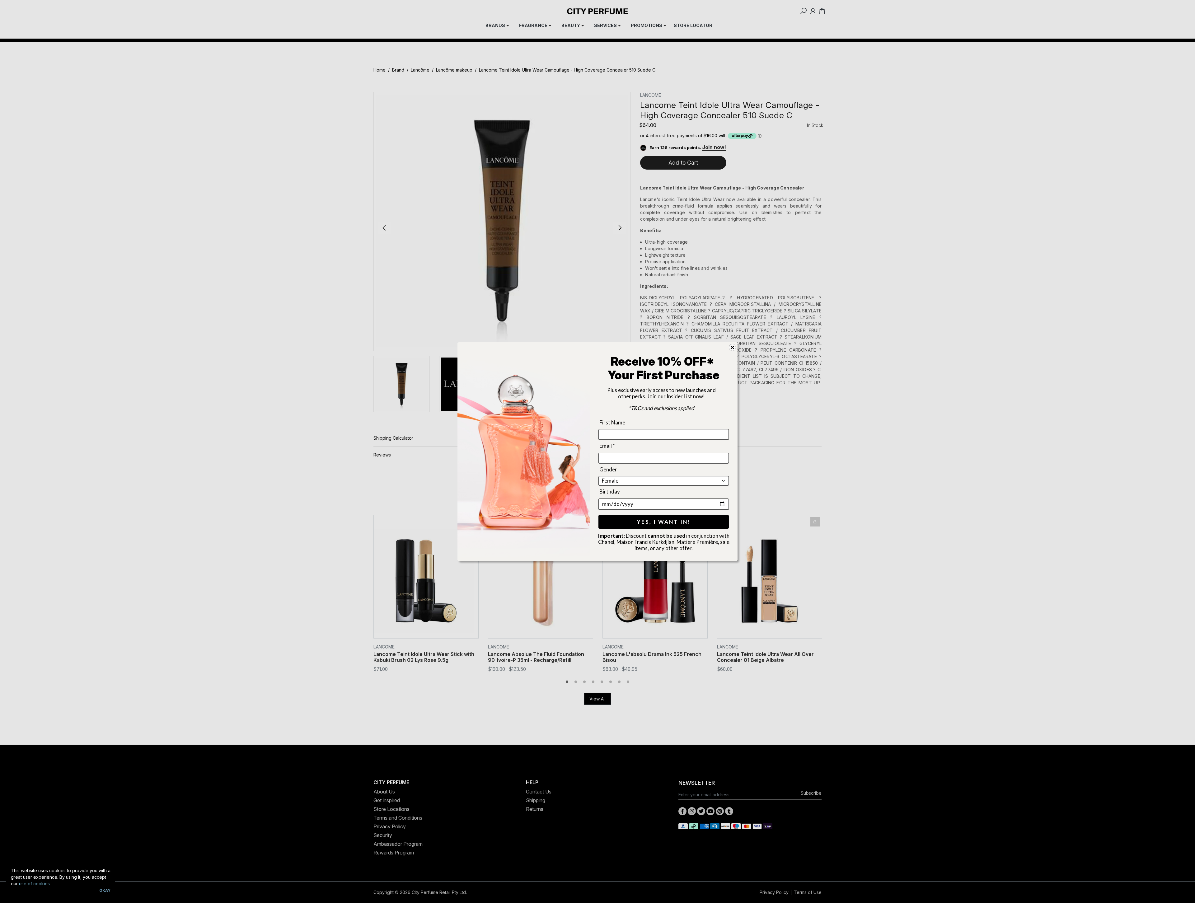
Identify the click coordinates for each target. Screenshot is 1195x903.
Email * (607, 445)
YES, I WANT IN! (664, 521)
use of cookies (34, 883)
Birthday (609, 491)
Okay (104, 890)
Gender (608, 469)
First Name (612, 422)
